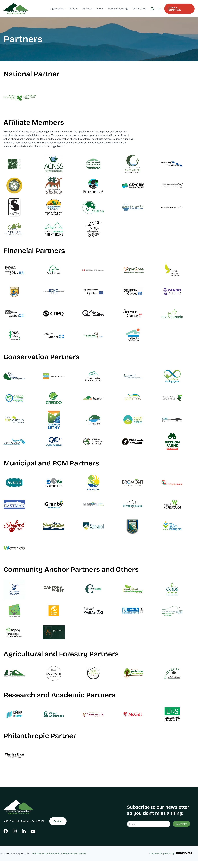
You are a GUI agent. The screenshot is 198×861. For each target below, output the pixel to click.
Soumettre (181, 823)
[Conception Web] (184, 853)
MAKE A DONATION (174, 8)
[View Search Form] (152, 8)
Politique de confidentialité (45, 853)
